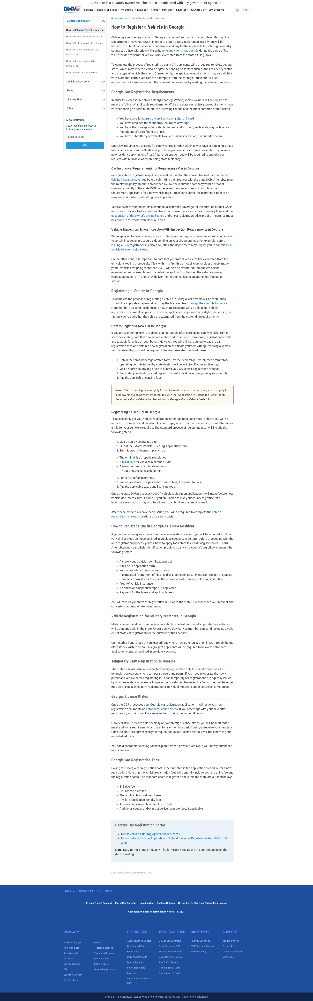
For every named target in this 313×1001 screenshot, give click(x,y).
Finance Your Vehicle (170, 951)
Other (70, 108)
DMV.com (71, 932)
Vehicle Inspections (78, 81)
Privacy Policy (230, 946)
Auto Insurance (71, 947)
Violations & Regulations (133, 9)
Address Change (72, 942)
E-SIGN (181, 911)
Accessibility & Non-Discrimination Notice (151, 911)
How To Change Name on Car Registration (81, 63)
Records (154, 9)
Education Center (73, 974)
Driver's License (72, 963)
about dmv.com (231, 940)
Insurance (167, 9)
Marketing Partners (125, 903)
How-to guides (172, 932)
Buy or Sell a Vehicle (170, 940)
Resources (137, 932)
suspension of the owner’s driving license (137, 215)
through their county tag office (207, 303)
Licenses (88, 9)
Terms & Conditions (232, 951)
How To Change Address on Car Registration (82, 52)
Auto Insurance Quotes (139, 940)
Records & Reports (103, 947)
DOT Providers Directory (203, 946)
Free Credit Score (136, 967)
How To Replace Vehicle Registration (84, 43)
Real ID (98, 942)
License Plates (75, 99)
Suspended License (104, 953)
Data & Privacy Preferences (88, 891)
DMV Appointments (137, 956)
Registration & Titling (169, 967)
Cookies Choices (166, 903)
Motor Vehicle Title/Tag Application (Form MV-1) (152, 834)
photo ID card (185, 118)
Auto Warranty (71, 953)
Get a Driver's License (170, 956)
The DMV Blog (198, 951)
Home (114, 18)
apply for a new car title (184, 50)
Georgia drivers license (155, 118)
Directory (200, 932)
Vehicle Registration (78, 20)
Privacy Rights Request (99, 903)
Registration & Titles (107, 9)
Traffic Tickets (101, 963)
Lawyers (131, 973)
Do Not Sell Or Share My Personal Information (202, 903)
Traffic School (101, 958)
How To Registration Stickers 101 (83, 72)
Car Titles (69, 958)
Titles (70, 90)
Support (230, 932)
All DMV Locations (200, 940)
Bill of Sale (133, 951)
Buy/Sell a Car (197, 9)
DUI (65, 969)
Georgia (123, 18)
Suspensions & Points (170, 973)
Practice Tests (71, 980)
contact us (228, 956)
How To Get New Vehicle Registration (85, 30)
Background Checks (137, 946)
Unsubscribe (147, 903)
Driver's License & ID (169, 946)
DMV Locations (216, 9)
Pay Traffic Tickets (168, 962)
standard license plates (163, 709)
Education (181, 9)
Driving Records (135, 962)
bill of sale (128, 462)
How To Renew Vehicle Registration (84, 36)
